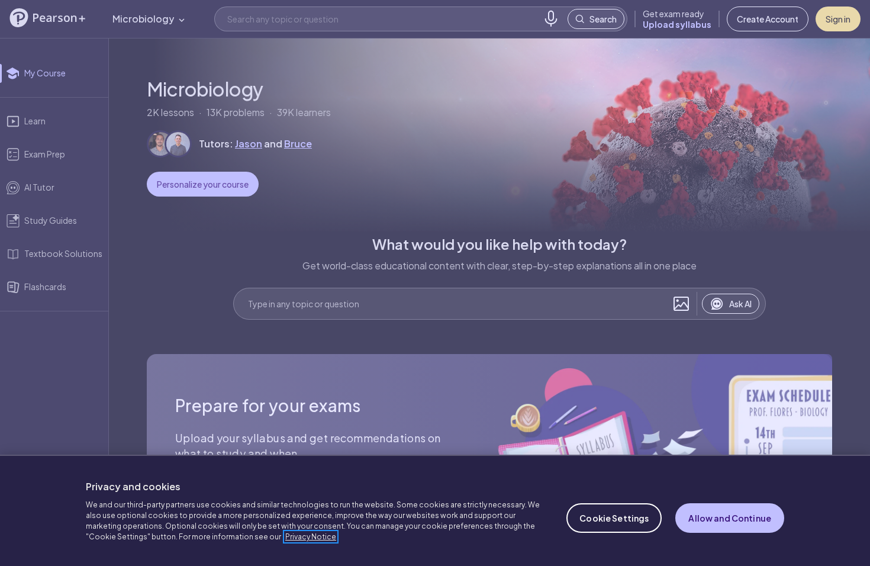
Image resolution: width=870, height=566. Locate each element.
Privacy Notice (310, 536)
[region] (435, 510)
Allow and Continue (729, 518)
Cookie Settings (614, 518)
